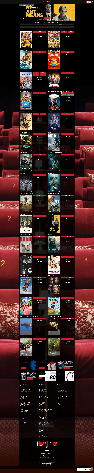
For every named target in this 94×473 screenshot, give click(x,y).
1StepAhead (57, 464)
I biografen (59, 401)
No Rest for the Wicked (24, 410)
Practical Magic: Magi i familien (44, 391)
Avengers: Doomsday (42, 432)
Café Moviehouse (61, 390)
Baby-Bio (59, 397)
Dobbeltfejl (22, 416)
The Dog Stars (22, 401)
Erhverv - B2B (60, 392)
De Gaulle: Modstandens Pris (25, 404)
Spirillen (21, 385)
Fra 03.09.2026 (67, 216)
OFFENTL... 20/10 (68, 318)
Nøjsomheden (22, 390)
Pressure (21, 412)
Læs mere (40, 36)
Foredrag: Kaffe (23, 422)
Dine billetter (57, 22)
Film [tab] (33, 24)
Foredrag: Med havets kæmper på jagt (26, 419)
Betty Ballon (22, 418)
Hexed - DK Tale (41, 429)
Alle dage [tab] (46, 27)
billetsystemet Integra (49, 464)
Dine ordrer (59, 403)
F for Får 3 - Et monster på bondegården (46, 410)
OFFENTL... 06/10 (40, 318)
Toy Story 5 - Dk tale (23, 392)
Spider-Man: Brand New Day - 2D (25, 396)
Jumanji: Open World (42, 435)
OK (40, 378)
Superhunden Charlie (23, 411)
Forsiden (59, 385)
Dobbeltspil (22, 397)
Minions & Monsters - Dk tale (25, 389)
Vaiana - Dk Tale (23, 388)
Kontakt (52, 22)
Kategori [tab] (60, 24)
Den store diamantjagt (43, 412)
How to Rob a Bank (42, 424)
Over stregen (41, 419)
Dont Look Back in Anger (24, 415)
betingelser (45, 462)
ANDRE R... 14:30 (68, 93)
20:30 (43, 74)
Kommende (43, 22)
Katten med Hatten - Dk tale (43, 422)
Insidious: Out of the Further (25, 402)
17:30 (43, 113)
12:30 (71, 31)
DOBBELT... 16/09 (68, 277)
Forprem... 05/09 (39, 277)
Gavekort (48, 22)
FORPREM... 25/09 (39, 297)
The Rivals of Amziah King (43, 392)
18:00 (36, 74)
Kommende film (60, 388)
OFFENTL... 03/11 (40, 338)
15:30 (43, 72)
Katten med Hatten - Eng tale (44, 423)
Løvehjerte (41, 416)
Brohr (40, 401)
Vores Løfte (22, 408)
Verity (40, 408)
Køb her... (42, 367)
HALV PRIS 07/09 (67, 236)
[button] (23, 19)
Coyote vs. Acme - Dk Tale (43, 397)
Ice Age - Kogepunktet (43, 436)
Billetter (67, 367)
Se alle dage (39, 34)
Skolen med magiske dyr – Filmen (26, 391)
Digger (40, 405)
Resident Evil (41, 398)
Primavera (40, 395)
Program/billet (36, 22)
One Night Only (22, 398)
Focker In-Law (41, 428)
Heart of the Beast (42, 402)
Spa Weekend (41, 390)
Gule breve (41, 430)
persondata (50, 462)
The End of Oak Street (24, 405)
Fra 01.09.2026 (67, 175)
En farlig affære (41, 421)
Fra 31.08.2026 (39, 195)
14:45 (36, 113)
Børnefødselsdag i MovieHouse (63, 396)
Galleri (59, 389)
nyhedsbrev (41, 462)
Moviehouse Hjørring (61, 399)
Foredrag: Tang (23, 423)
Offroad (21, 417)
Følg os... (23, 367)
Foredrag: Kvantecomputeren (25, 421)
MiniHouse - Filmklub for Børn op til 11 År (64, 391)
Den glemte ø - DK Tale (43, 411)
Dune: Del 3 (41, 431)
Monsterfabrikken (42, 403)
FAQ (58, 398)
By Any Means (22, 409)
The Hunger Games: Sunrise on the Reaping (46, 426)
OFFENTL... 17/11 (68, 338)
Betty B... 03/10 (67, 297)
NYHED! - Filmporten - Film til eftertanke (64, 395)
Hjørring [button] (46, 1)
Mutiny (21, 399)
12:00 (36, 72)
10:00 (40, 31)
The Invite (22, 406)
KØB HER (47, 18)
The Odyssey (22, 403)
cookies (53, 462)
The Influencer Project (43, 417)
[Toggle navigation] (93, 2)
